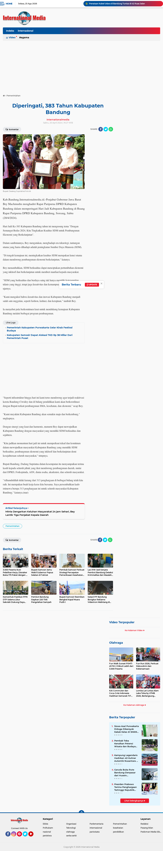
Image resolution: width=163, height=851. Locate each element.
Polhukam (48, 828)
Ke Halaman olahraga (134, 705)
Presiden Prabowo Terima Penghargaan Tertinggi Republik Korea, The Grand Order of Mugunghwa (125, 787)
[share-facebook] (100, 129)
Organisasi (71, 824)
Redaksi (144, 824)
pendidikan (118, 832)
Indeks (10, 30)
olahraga (70, 832)
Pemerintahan (12, 526)
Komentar (13, 129)
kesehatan (118, 828)
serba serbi (71, 835)
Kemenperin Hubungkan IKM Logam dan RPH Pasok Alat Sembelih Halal (124, 3)
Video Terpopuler (122, 622)
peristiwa (47, 835)
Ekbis (45, 824)
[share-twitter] (105, 129)
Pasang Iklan (147, 828)
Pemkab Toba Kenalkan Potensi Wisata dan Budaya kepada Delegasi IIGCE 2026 (126, 743)
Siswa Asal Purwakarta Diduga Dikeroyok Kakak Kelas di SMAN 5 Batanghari (126, 729)
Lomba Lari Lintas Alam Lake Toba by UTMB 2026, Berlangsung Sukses (147, 693)
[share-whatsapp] (111, 129)
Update (92, 284)
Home (9, 3)
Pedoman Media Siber (151, 832)
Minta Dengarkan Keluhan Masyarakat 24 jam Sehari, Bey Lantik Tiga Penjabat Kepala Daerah (40, 513)
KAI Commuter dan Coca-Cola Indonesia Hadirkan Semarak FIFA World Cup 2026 (120, 693)
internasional (25, 30)
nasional (47, 832)
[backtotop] (81, 813)
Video (12, 37)
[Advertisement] (81, 66)
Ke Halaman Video (134, 630)
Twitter (27, 837)
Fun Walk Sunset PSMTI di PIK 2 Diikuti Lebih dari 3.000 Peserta (121, 666)
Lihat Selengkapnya (134, 800)
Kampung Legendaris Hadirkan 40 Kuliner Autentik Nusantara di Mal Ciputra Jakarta (126, 758)
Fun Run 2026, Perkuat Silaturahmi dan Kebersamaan (147, 666)
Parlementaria (96, 824)
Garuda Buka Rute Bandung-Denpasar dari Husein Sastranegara (124, 772)
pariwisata (94, 832)
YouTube (33, 837)
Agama (25, 37)
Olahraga (116, 642)
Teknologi (71, 828)
